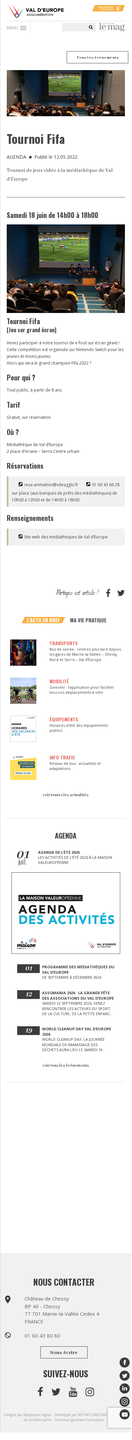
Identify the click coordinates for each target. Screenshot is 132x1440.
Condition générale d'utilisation (79, 1419)
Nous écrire (64, 1353)
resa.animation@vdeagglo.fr (51, 485)
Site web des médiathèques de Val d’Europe (66, 537)
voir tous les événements (65, 1065)
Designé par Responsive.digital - (29, 1414)
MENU (17, 28)
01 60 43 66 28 (106, 485)
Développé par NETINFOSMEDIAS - (82, 1414)
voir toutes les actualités (66, 794)
